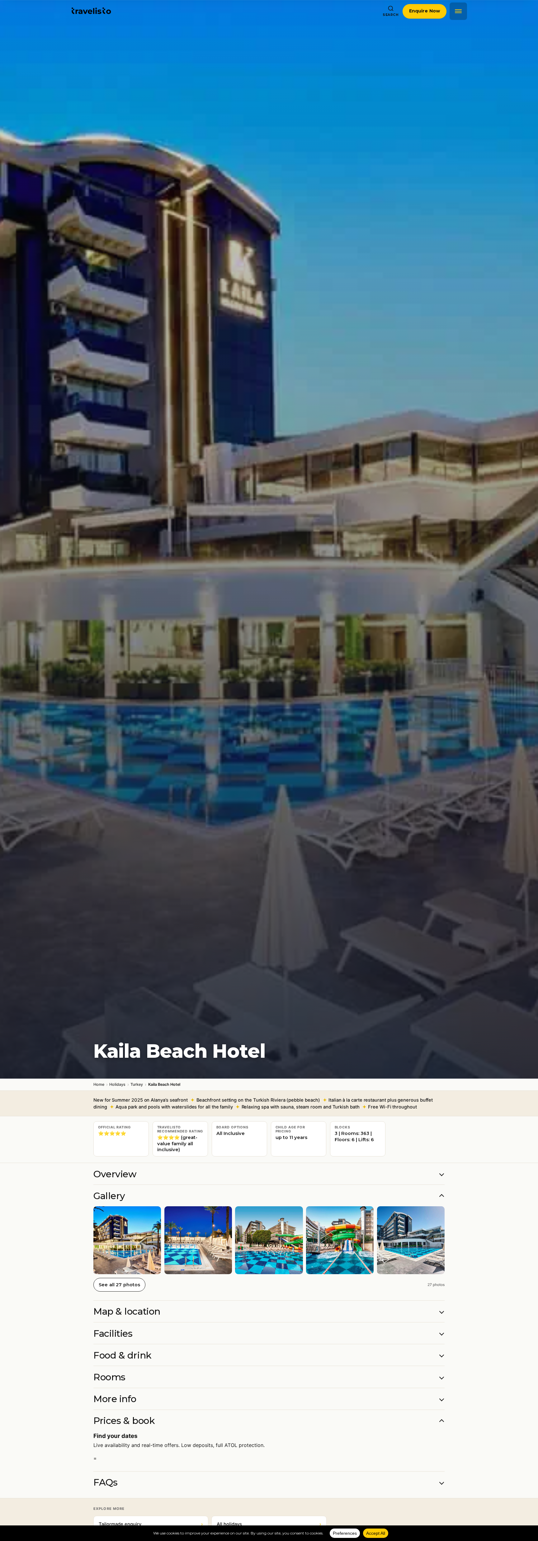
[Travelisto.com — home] (91, 11)
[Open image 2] (198, 1240)
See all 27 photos (119, 1285)
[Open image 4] (340, 1240)
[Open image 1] (127, 1240)
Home (98, 1084)
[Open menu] (458, 11)
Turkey (136, 1084)
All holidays (269, 1524)
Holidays (117, 1084)
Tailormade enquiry (151, 1524)
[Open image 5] (411, 1240)
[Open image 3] (269, 1240)
